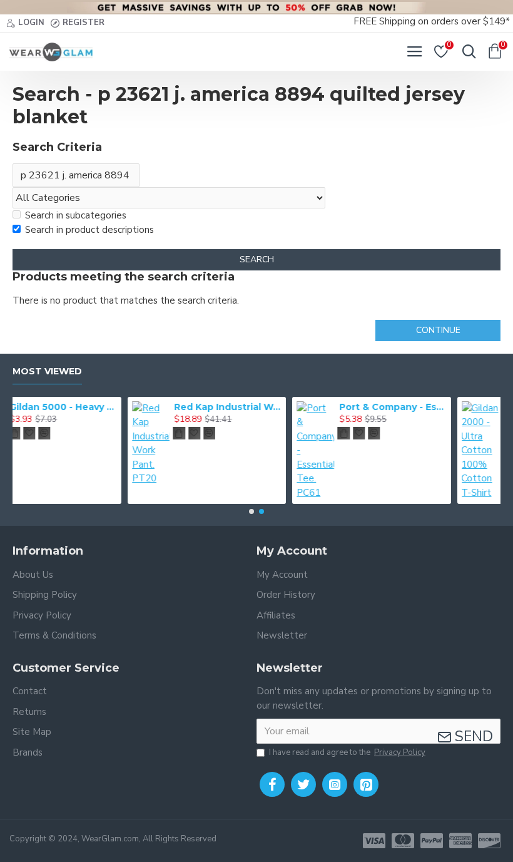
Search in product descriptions (89, 229)
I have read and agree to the (347, 752)
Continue (438, 330)
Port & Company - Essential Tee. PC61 (278, 407)
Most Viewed (47, 371)
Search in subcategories (75, 215)
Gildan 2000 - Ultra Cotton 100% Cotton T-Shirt (443, 407)
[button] (251, 511)
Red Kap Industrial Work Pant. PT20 (114, 407)
